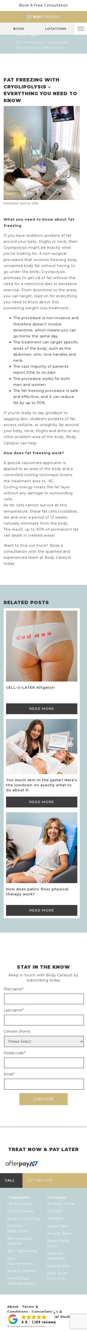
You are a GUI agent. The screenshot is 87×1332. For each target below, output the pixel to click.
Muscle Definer (21, 1271)
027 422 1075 (39, 1180)
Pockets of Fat (61, 1204)
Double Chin (59, 1266)
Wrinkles (55, 1218)
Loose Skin (57, 1226)
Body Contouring (23, 1218)
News (34, 35)
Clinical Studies (59, 1317)
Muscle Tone (59, 1233)
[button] (30, 1319)
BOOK (18, 29)
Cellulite (55, 1211)
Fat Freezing (19, 1204)
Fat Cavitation (20, 1211)
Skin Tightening (22, 1251)
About (13, 1306)
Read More (41, 708)
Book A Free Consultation (43, 5)
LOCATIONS (55, 29)
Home (20, 35)
